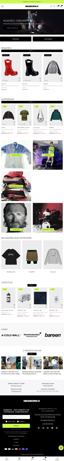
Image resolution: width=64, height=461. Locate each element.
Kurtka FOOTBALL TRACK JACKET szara (53, 86)
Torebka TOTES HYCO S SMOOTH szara (40, 130)
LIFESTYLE (7, 282)
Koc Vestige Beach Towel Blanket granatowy (40, 313)
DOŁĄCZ (16, 426)
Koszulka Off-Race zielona (22, 130)
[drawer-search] (51, 6)
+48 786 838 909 (48, 385)
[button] (19, 78)
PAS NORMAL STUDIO (23, 127)
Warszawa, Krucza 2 (16, 385)
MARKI (4, 329)
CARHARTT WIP (21, 310)
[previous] (3, 363)
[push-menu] (2, 6)
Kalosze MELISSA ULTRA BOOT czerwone (10, 86)
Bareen (45, 84)
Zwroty (16, 439)
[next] (61, 363)
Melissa (3, 84)
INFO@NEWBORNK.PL (47, 420)
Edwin (3, 127)
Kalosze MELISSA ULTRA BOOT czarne (31, 86)
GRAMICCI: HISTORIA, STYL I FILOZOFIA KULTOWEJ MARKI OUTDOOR (10, 374)
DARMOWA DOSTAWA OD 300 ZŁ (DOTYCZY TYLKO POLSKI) (32, 1)
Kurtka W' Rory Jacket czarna (7, 130)
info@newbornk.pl (16, 391)
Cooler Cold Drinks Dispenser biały (22, 313)
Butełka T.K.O (5, 312)
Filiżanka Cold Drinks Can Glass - (56, 313)
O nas (16, 442)
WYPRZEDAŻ (7, 99)
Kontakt (16, 445)
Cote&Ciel (36, 127)
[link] (32, 22)
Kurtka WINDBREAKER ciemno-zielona (55, 130)
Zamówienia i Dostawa (16, 436)
